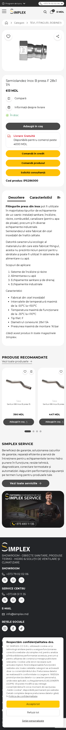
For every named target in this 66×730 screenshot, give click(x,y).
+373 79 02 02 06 (51, 3)
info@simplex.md (17, 614)
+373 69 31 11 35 (16, 594)
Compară (20, 98)
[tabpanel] (33, 271)
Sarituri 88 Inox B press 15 (18, 404)
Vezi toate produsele (15, 361)
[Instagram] (5, 628)
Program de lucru (13, 3)
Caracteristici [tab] (41, 197)
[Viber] (5, 580)
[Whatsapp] (13, 580)
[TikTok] (21, 628)
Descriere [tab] (16, 197)
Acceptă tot (33, 704)
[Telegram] (21, 580)
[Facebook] (13, 628)
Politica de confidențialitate (23, 696)
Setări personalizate (33, 720)
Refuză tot (33, 712)
